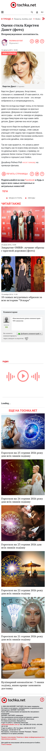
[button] (37, 12)
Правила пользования (8, 737)
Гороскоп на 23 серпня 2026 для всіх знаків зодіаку (21, 546)
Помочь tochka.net (23, 19)
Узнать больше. (6, 744)
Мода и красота (9, 53)
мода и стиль (15, 198)
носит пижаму (29, 162)
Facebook (30, 180)
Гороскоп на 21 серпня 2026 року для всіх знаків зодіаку (22, 638)
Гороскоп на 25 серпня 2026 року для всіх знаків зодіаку (22, 454)
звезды (31, 198)
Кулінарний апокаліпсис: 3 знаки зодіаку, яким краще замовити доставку (22, 685)
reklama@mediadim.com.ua (10, 724)
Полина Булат (16, 41)
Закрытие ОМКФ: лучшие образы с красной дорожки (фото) (22, 249)
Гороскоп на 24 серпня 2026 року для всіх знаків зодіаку (22, 500)
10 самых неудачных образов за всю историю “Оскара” (21, 298)
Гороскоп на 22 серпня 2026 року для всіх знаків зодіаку (22, 592)
